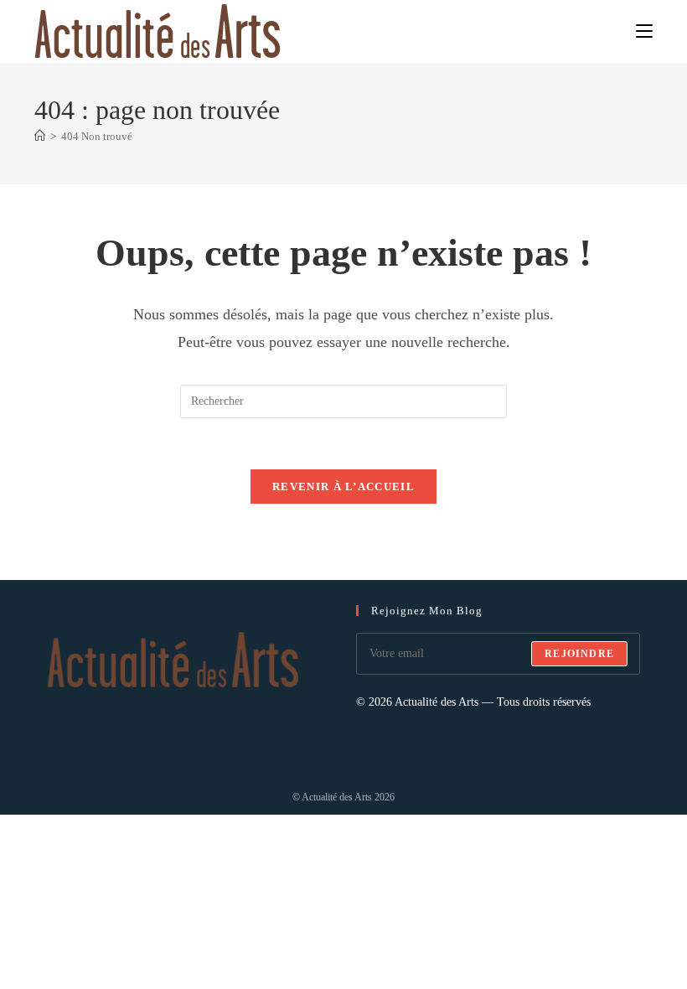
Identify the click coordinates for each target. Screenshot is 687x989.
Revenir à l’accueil (343, 486)
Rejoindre (579, 654)
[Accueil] (39, 136)
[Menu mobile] (644, 31)
